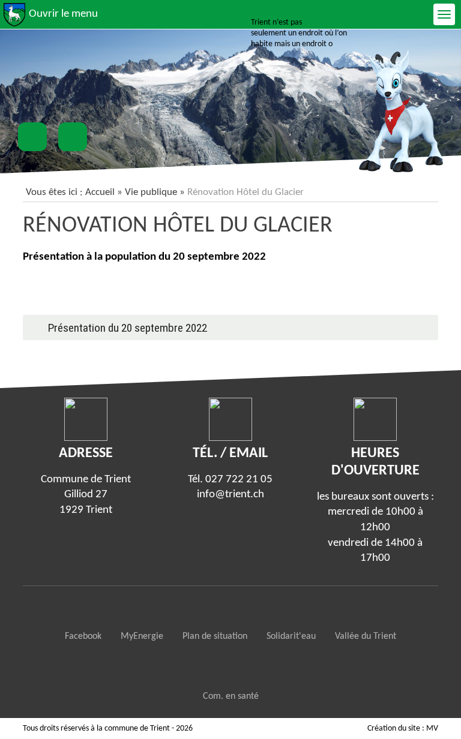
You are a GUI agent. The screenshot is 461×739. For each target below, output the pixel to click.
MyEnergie (142, 636)
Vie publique (151, 192)
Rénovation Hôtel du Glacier (178, 226)
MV (432, 728)
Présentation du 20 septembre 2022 (127, 328)
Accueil (100, 192)
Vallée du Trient (365, 636)
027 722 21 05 (239, 479)
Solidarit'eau (291, 636)
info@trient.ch (230, 494)
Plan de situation (214, 636)
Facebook (83, 636)
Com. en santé (231, 696)
